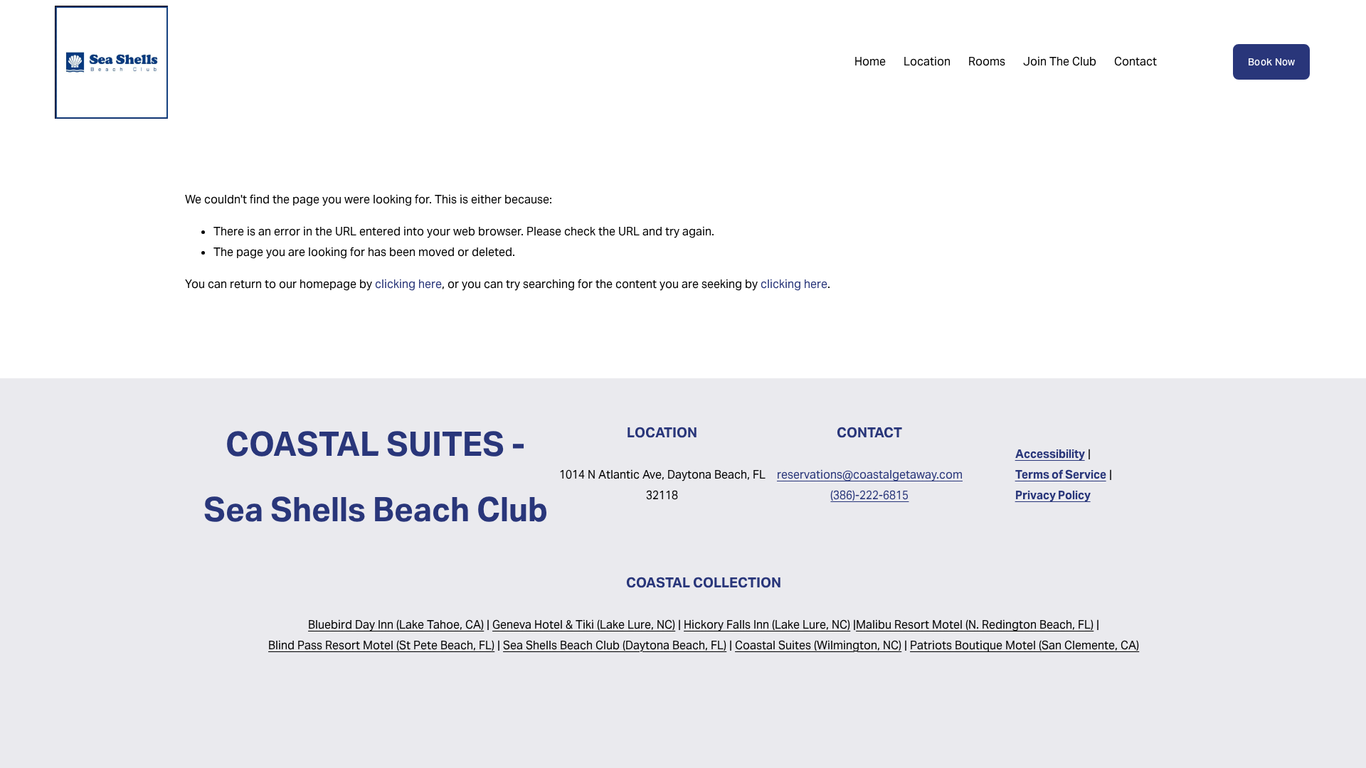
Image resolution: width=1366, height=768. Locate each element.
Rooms (986, 61)
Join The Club (1059, 61)
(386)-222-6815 (869, 495)
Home (870, 61)
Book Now (1271, 61)
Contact (1135, 61)
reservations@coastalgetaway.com (870, 474)
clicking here (408, 284)
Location (927, 61)
